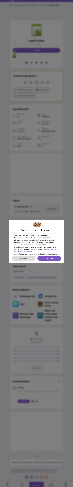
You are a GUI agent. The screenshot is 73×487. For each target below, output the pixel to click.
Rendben (49, 258)
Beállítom (23, 258)
